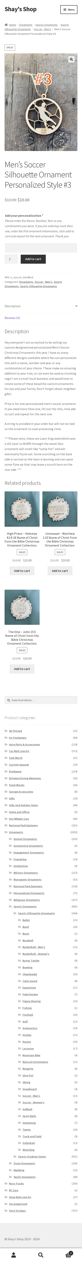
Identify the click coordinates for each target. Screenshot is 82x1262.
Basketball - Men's (33, 947)
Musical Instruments (35, 1062)
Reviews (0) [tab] (12, 318)
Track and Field (31, 1136)
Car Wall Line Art (19, 751)
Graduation (21, 866)
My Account (13, 1255)
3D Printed (15, 731)
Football (27, 1015)
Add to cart (33, 259)
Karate (26, 1041)
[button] (71, 59)
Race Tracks (16, 1183)
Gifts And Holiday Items (23, 805)
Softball (27, 1109)
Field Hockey (30, 994)
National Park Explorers (23, 825)
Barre (25, 933)
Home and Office (19, 812)
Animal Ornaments (25, 839)
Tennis (26, 1129)
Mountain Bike (31, 1055)
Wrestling (28, 1150)
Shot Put (27, 1075)
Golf (25, 1021)
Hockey (26, 1035)
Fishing (27, 1008)
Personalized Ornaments (29, 893)
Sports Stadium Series (32, 1156)
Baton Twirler (30, 960)
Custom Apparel (19, 764)
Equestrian (29, 987)
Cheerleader (29, 974)
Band (25, 927)
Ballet (26, 920)
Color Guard (29, 981)
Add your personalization (24, 216)
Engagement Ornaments (29, 852)
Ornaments (25, 25)
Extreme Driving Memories (25, 778)
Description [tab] (12, 306)
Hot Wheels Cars (19, 819)
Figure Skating (31, 1001)
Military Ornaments (26, 872)
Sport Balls (29, 1116)
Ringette (27, 1068)
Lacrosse (28, 1048)
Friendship (20, 859)
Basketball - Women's (35, 954)
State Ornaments (24, 1163)
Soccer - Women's (33, 1102)
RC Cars (13, 1190)
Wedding (19, 1170)
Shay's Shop (20, 9)
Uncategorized (18, 1204)
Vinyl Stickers (17, 1210)
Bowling (27, 967)
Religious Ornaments (27, 900)
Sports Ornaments (46, 25)
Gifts (12, 798)
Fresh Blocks (16, 785)
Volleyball (28, 1143)
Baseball (27, 940)
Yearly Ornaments (25, 1177)
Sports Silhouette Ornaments (38, 286)
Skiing (26, 1082)
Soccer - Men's (42, 29)
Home (12, 25)
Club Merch (15, 758)
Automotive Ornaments (28, 846)
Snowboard (29, 1089)
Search (41, 1255)
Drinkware (15, 771)
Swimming (29, 1123)
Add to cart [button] (22, 571)
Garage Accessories (21, 791)
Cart (63, 1252)
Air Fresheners (17, 737)
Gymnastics (29, 1028)
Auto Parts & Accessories (24, 744)
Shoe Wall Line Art (20, 1197)
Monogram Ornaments (28, 879)
